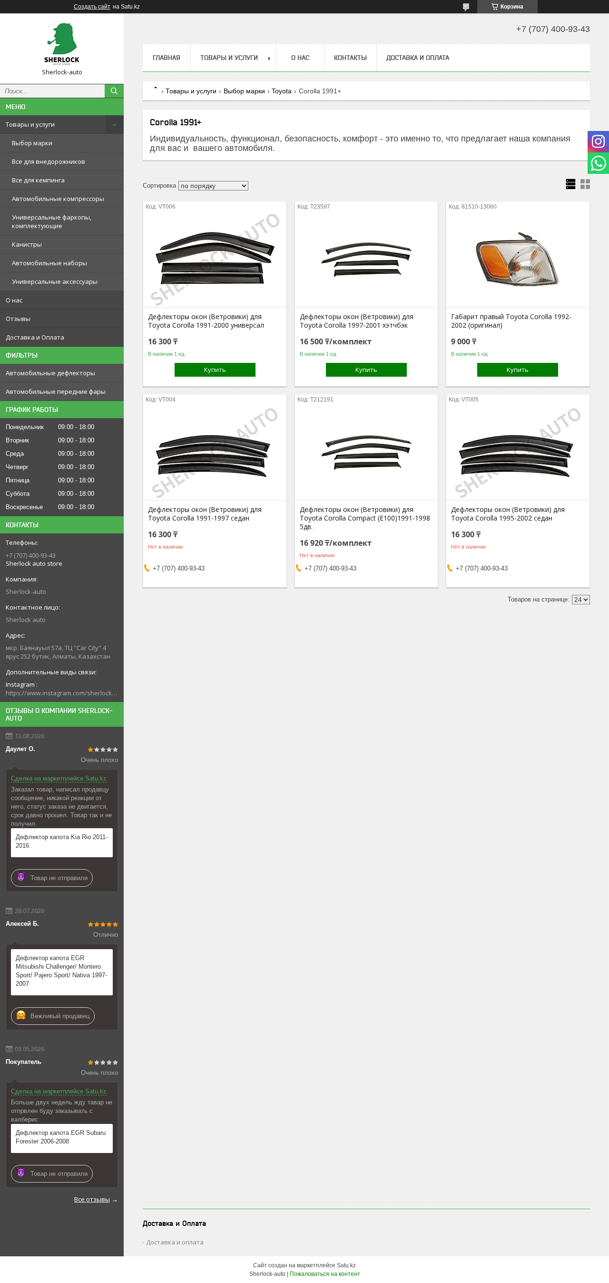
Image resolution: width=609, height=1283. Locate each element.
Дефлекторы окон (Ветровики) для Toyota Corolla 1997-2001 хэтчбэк (356, 321)
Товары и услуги (30, 124)
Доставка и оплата (175, 1242)
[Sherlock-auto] (62, 44)
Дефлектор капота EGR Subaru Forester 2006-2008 (61, 1137)
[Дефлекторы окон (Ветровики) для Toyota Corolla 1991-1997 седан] (214, 452)
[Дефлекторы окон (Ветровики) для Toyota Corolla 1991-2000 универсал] (214, 259)
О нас (14, 300)
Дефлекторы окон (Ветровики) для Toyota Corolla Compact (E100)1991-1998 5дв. (365, 518)
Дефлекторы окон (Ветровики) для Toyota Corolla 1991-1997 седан (205, 513)
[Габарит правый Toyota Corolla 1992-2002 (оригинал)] (517, 259)
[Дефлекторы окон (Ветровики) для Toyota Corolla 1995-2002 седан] (517, 452)
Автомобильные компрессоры (58, 198)
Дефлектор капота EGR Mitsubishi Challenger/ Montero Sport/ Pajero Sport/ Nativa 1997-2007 (61, 970)
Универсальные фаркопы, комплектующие (51, 221)
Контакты (350, 57)
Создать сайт (92, 6)
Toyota (282, 91)
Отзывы (18, 318)
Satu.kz (346, 1265)
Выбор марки (32, 143)
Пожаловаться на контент (325, 1274)
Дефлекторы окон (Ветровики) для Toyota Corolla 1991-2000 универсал (206, 321)
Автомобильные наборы (49, 263)
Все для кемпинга (38, 180)
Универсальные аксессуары (55, 281)
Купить (215, 369)
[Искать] (114, 91)
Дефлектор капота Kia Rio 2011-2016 (62, 841)
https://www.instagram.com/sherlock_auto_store (62, 693)
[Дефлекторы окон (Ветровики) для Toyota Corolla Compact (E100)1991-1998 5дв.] (366, 452)
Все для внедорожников (48, 161)
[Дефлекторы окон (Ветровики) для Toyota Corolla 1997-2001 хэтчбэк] (366, 259)
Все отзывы (92, 1199)
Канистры (27, 244)
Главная (166, 57)
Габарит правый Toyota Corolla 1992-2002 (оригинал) (511, 321)
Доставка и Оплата (35, 337)
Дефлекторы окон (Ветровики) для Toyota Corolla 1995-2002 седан (508, 513)
